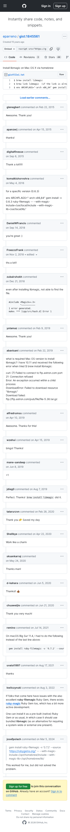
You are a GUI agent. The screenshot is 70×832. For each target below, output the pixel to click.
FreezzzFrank (15, 249)
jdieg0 (10, 489)
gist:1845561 (29, 36)
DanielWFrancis (16, 223)
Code (12, 57)
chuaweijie (13, 605)
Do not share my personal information (35, 817)
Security (29, 810)
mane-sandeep (16, 462)
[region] (35, 84)
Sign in (46, 6)
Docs (62, 810)
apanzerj (12, 129)
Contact (25, 814)
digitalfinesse (15, 151)
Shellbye (12, 533)
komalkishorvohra (18, 178)
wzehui (11, 439)
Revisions (31, 57)
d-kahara (12, 582)
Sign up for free (18, 786)
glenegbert (13, 107)
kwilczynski (14, 687)
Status (39, 810)
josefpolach (14, 739)
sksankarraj (14, 556)
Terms (8, 810)
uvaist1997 (13, 665)
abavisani (12, 350)
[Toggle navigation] (5, 6)
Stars (54, 57)
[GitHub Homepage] (24, 822)
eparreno (10, 36)
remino (11, 627)
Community (51, 810)
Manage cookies (40, 814)
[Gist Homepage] (24, 6)
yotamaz (12, 328)
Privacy (18, 810)
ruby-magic (13, 703)
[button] (51, 48)
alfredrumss (14, 413)
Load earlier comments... (35, 97)
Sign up (60, 6)
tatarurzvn (13, 511)
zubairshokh (14, 276)
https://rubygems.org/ (23, 751)
